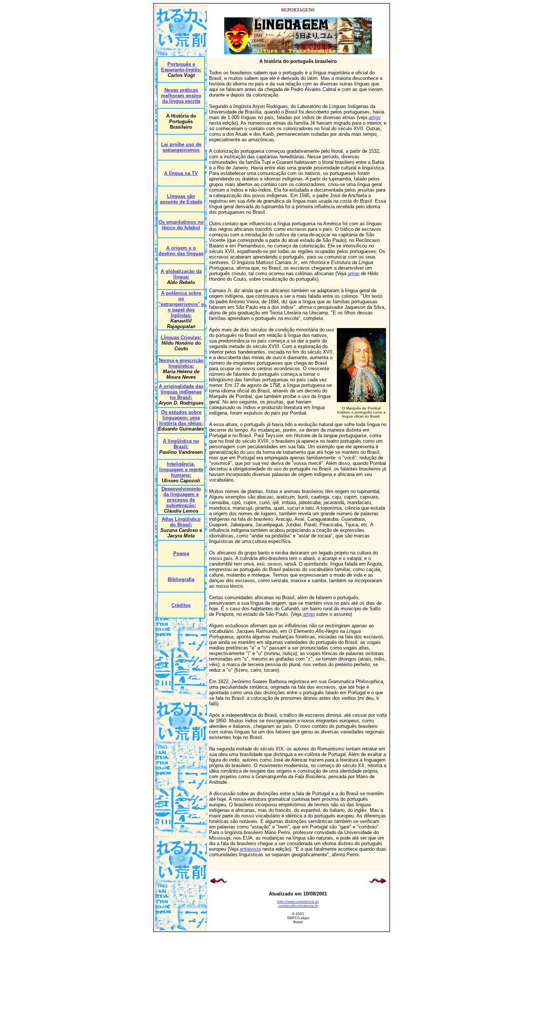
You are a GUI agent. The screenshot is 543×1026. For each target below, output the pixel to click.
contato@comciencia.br (298, 906)
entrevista (250, 849)
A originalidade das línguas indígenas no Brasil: (181, 392)
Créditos (181, 605)
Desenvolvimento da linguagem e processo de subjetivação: (181, 497)
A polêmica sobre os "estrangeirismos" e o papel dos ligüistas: (181, 304)
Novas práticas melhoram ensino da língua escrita (181, 95)
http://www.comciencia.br (298, 902)
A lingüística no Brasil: (181, 443)
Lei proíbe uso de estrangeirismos (181, 147)
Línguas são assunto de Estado (181, 199)
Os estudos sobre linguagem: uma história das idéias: (181, 417)
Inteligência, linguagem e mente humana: (181, 469)
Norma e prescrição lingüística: (181, 363)
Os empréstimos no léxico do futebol (181, 224)
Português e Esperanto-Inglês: (181, 66)
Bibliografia (181, 579)
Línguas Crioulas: (181, 337)
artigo (374, 117)
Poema (181, 553)
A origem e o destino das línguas (181, 250)
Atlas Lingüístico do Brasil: (181, 521)
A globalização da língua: (181, 274)
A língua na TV (181, 173)
